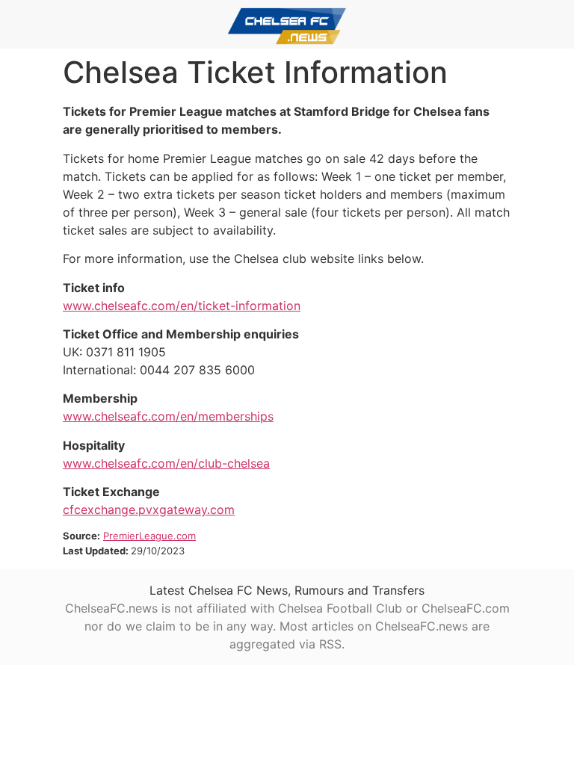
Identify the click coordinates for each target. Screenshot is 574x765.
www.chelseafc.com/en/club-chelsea (166, 463)
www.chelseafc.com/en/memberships (168, 416)
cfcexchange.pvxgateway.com (149, 509)
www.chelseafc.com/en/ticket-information (181, 305)
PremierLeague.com (149, 536)
